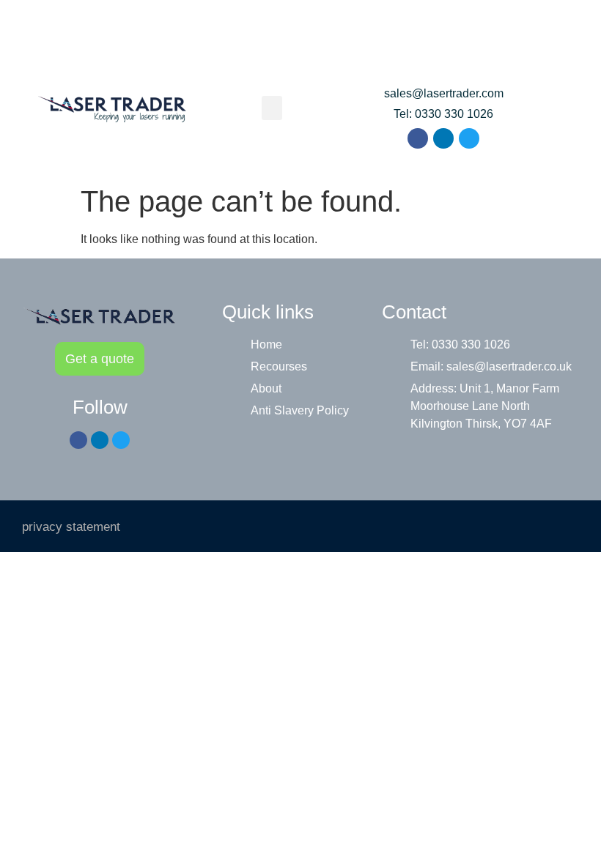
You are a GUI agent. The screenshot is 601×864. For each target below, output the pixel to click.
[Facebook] (418, 138)
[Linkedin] (443, 138)
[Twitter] (469, 138)
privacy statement (71, 527)
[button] (272, 108)
